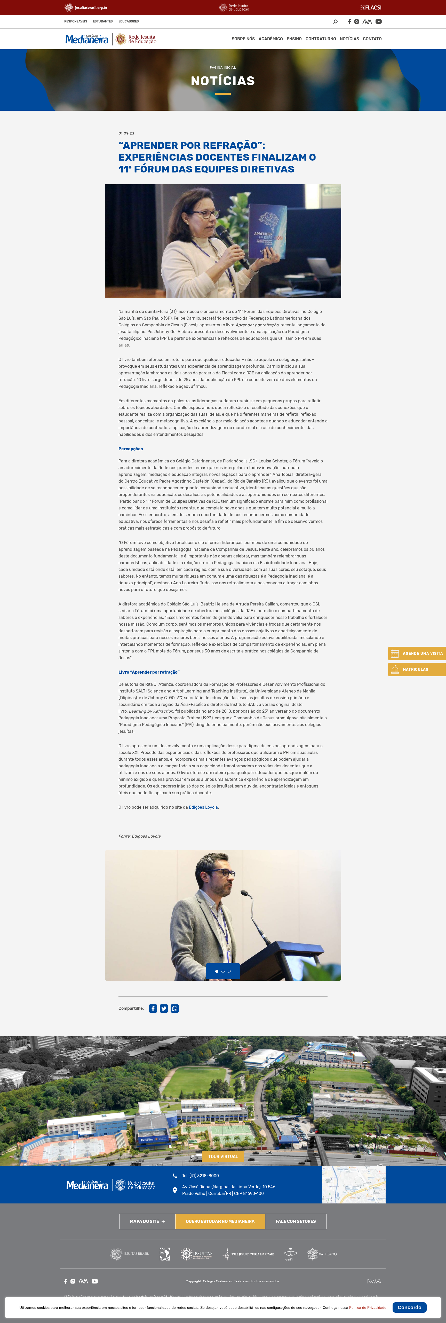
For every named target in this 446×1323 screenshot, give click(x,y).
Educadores (128, 21)
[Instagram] (356, 21)
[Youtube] (379, 21)
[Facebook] (349, 21)
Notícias (349, 38)
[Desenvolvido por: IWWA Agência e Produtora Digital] (374, 1281)
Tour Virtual (223, 1156)
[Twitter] (164, 1008)
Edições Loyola (203, 807)
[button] (216, 971)
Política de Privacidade (367, 1307)
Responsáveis (75, 21)
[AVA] (367, 21)
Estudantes (103, 21)
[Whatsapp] (175, 1008)
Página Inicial (223, 67)
